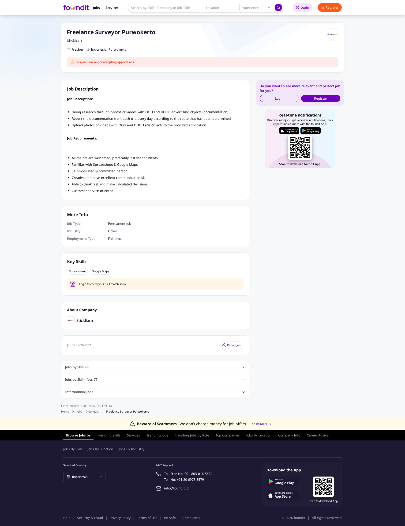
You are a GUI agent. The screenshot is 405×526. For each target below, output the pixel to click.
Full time (115, 238)
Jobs (96, 7)
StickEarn (75, 40)
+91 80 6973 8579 (190, 479)
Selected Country (74, 465)
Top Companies (228, 435)
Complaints (191, 517)
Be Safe (170, 517)
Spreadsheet (77, 271)
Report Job (233, 345)
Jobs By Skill (72, 449)
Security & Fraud (90, 517)
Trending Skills (108, 435)
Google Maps (100, 271)
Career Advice (318, 435)
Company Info (289, 435)
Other (112, 231)
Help (67, 517)
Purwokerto (117, 49)
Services (112, 7)
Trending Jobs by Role (192, 435)
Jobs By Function (100, 449)
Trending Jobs (157, 435)
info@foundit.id (176, 488)
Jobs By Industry (131, 449)
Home (65, 411)
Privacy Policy (120, 517)
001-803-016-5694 (198, 473)
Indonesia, (99, 49)
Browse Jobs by (78, 435)
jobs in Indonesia (88, 411)
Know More (259, 424)
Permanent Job (119, 223)
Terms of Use (147, 517)
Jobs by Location (259, 435)
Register (332, 7)
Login (304, 7)
